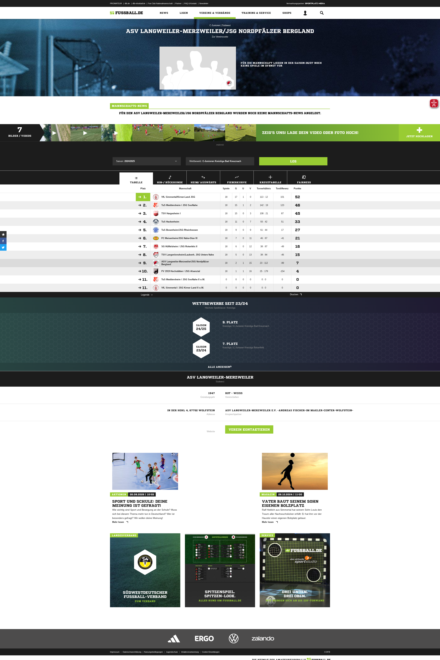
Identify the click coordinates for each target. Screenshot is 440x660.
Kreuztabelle (270, 182)
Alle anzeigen (219, 367)
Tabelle (136, 182)
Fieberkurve (237, 182)
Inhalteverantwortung (190, 652)
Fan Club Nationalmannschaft (160, 3)
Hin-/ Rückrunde (170, 182)
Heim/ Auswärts (203, 182)
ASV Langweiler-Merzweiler (220, 377)
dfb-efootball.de (139, 3)
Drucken (294, 294)
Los (293, 161)
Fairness (304, 182)
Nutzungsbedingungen (153, 652)
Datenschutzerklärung (132, 652)
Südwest (226, 25)
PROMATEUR (116, 3)
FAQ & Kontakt (190, 3)
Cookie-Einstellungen (210, 652)
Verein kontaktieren (249, 429)
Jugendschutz (172, 652)
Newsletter (203, 3)
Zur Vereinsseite (220, 36)
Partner (178, 3)
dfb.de (127, 3)
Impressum (114, 652)
